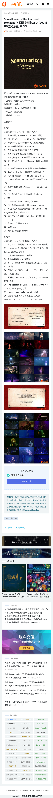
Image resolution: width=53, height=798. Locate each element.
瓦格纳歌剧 (26, 774)
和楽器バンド (12, 762)
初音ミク (41, 757)
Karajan (11, 741)
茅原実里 (12, 779)
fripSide (11, 736)
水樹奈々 (41, 770)
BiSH (40, 724)
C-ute (11, 728)
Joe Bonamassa (40, 737)
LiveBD (9, 31)
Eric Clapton (40, 732)
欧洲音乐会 (26, 770)
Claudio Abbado (41, 728)
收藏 (9, 528)
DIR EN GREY (26, 732)
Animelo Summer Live (40, 720)
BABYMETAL (11, 724)
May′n (26, 745)
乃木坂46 (12, 757)
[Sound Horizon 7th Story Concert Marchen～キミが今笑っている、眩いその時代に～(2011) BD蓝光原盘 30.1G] (14, 578)
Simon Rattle (40, 749)
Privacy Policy (35, 790)
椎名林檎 (12, 770)
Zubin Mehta (26, 754)
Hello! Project (26, 737)
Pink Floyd (11, 749)
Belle (28, 216)
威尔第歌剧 (26, 762)
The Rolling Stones (12, 754)
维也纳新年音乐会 (40, 775)
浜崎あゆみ (11, 774)
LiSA (26, 741)
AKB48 (12, 719)
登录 (31, 4)
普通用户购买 (17, 475)
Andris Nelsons (26, 720)
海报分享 (22, 528)
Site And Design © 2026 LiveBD (16, 790)
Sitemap (46, 790)
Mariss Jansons (11, 745)
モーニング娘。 (40, 754)
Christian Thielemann (26, 728)
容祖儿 (41, 762)
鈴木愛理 (41, 779)
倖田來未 (26, 757)
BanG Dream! (26, 724)
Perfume (40, 745)
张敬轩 (12, 766)
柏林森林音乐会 (40, 766)
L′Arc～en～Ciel (41, 741)
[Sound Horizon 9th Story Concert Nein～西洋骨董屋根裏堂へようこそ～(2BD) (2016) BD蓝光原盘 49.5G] (39, 578)
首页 (16, 13)
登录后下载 (26, 481)
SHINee (26, 749)
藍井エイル (26, 779)
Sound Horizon (20, 93)
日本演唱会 (25, 13)
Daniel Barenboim (11, 732)
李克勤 (26, 766)
